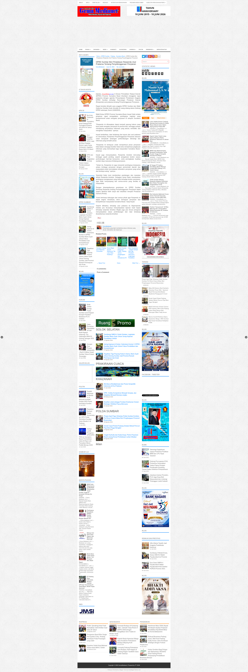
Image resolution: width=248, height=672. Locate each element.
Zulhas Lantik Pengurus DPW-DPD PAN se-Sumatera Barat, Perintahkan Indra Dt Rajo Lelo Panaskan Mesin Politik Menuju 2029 (86, 437)
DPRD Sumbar (105, 56)
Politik (141, 49)
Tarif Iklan (96, 2)
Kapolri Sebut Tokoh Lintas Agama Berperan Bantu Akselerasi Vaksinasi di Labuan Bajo (159, 138)
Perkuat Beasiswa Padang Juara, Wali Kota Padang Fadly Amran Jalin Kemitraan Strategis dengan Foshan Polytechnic (154, 640)
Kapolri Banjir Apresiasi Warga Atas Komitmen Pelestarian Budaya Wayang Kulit (127, 641)
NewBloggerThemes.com (134, 669)
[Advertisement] (124, 33)
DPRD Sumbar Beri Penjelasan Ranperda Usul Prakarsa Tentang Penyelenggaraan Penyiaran (116, 63)
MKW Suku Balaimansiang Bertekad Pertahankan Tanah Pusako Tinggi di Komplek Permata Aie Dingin (158, 153)
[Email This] (98, 223)
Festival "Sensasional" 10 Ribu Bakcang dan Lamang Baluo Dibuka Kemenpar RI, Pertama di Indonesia (159, 209)
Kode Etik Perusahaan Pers (155, 2)
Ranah (88, 49)
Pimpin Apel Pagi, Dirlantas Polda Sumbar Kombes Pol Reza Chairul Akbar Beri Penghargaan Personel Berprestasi (122, 418)
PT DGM (137, 665)
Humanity (113, 49)
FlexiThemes (116, 669)
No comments (120, 67)
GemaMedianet (122, 665)
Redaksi (105, 2)
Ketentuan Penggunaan (119, 2)
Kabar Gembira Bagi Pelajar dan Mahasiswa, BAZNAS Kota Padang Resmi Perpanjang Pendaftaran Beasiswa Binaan (153, 653)
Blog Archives (161, 118)
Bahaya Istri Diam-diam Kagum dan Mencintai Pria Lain (90, 536)
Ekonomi (96, 49)
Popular (145, 118)
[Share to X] (101, 223)
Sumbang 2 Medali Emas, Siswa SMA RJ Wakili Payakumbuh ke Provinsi (159, 555)
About (81, 2)
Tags (152, 118)
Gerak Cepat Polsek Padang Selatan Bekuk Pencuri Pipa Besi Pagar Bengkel (158, 300)
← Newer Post (101, 263)
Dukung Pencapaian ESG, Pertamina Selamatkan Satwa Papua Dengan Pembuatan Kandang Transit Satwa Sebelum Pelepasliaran (155, 465)
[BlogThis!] (100, 223)
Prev (2, 337)
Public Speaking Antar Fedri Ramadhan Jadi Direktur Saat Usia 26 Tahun (97, 628)
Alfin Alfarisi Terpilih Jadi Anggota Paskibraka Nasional (158, 545)
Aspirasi (132, 49)
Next (246, 337)
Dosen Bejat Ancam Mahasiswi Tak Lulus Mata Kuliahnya (111, 251)
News (105, 49)
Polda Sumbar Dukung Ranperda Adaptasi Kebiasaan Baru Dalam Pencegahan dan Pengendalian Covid (159, 182)
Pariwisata (150, 49)
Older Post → (136, 263)
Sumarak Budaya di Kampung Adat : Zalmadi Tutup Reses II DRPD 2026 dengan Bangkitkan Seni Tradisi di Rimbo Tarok (123, 630)
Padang (113, 56)
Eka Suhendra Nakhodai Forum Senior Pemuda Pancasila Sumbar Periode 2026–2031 (159, 195)
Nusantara (123, 49)
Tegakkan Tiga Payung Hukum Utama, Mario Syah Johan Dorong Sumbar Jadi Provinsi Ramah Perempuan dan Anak (121, 356)
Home (80, 49)
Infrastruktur (162, 49)
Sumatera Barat (120, 56)
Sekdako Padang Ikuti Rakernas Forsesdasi (101, 249)
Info (88, 2)
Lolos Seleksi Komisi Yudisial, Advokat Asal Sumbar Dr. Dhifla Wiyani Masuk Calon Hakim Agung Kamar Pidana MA (159, 124)
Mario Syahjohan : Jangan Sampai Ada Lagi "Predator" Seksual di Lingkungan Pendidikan (133, 253)
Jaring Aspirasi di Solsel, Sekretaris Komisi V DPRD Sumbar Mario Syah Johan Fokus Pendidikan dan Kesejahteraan (122, 346)
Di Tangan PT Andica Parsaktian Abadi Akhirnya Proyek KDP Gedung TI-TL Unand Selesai (158, 167)
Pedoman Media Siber (136, 2)
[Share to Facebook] (103, 223)
